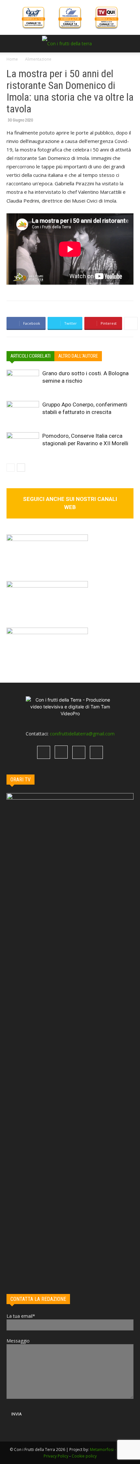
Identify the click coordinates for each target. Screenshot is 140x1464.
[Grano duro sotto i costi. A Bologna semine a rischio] (23, 381)
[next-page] (21, 467)
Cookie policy (84, 1456)
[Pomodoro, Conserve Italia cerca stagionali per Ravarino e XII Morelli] (23, 443)
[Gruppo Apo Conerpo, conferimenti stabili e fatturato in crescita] (23, 412)
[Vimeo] (78, 752)
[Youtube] (96, 752)
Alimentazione (38, 59)
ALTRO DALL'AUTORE (78, 356)
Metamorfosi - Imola (108, 1449)
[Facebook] (43, 752)
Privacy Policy (56, 1456)
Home (12, 59)
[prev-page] (11, 467)
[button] (11, 43)
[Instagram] (61, 752)
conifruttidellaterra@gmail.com (82, 734)
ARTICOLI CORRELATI (30, 356)
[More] (131, 323)
